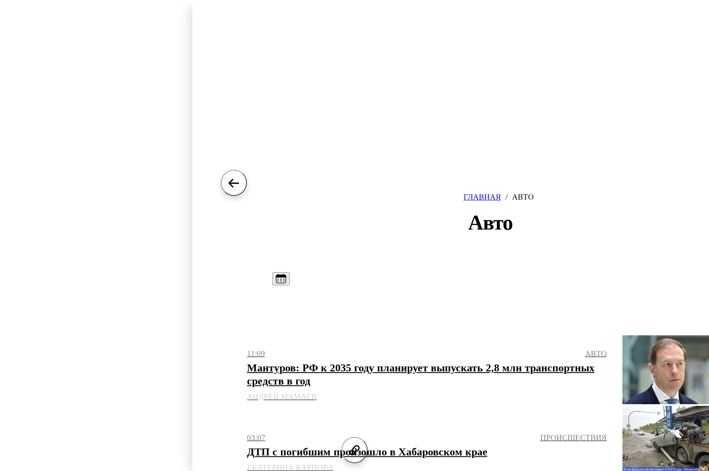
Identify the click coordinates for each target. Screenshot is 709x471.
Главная (482, 197)
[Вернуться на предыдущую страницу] (234, 183)
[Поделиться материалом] (354, 450)
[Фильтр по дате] (281, 278)
